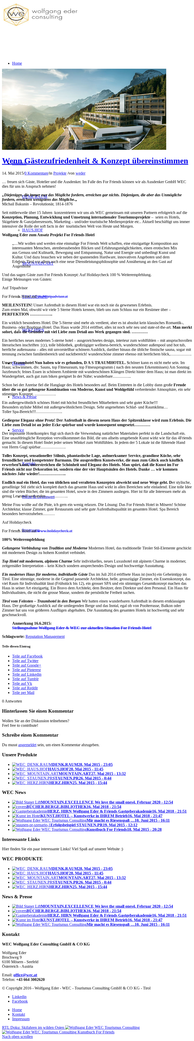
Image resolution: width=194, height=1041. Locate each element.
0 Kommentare (36, 173)
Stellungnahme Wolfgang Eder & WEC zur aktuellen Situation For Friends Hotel (81, 628)
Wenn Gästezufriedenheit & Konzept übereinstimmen (95, 160)
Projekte (59, 173)
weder (80, 173)
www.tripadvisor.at (52, 296)
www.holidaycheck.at (54, 531)
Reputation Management (45, 636)
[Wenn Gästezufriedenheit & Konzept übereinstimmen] (84, 148)
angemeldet (27, 745)
